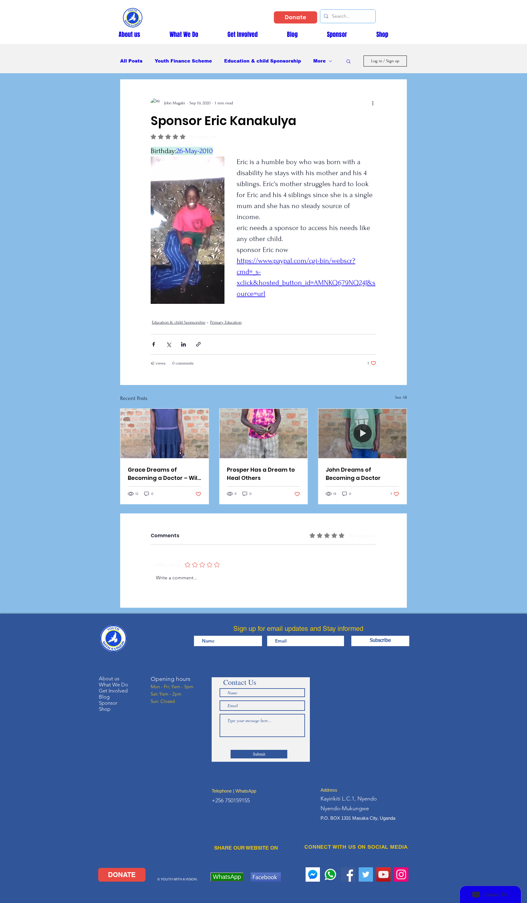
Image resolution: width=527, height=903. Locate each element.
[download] (313, 874)
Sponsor (108, 703)
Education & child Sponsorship (262, 60)
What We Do (113, 685)
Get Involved (113, 691)
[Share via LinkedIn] (183, 344)
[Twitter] (366, 874)
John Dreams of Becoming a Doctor (353, 474)
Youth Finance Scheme (183, 60)
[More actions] (372, 102)
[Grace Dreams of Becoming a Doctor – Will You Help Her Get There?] (164, 433)
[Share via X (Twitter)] (168, 344)
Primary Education (226, 322)
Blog (104, 697)
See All (401, 397)
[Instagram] (401, 874)
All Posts (131, 60)
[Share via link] (198, 344)
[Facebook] (348, 874)
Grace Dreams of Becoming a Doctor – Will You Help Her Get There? (163, 474)
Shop (104, 709)
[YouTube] (383, 874)
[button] (348, 61)
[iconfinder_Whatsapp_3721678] (330, 874)
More (319, 60)
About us (109, 678)
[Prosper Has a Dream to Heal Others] (264, 433)
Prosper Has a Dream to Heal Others (261, 474)
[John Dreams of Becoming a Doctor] (362, 433)
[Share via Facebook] (153, 344)
